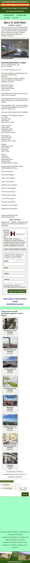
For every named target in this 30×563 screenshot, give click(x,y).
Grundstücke (23, 8)
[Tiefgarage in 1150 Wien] (10, 463)
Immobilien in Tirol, (21, 542)
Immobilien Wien (22, 15)
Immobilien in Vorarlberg (9, 545)
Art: (2, 488)
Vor (26, 48)
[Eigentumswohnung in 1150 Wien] (10, 329)
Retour (3, 48)
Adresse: (7, 279)
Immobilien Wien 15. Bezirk (14, 471)
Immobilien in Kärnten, (18, 540)
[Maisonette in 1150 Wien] (10, 406)
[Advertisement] (15, 513)
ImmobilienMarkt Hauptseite (15, 304)
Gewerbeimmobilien (16, 11)
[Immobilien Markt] (15, 6)
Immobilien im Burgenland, (15, 534)
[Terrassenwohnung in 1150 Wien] (10, 367)
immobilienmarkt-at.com (15, 561)
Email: (6, 267)
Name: (6, 261)
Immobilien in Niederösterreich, (21, 532)
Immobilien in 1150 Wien (15, 477)
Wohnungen (12, 8)
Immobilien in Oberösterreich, (10, 537)
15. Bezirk (7, 17)
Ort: (2, 484)
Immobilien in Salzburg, (9, 542)
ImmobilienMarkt (9, 15)
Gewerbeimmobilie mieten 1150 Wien (14, 474)
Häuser (4, 8)
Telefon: (6, 273)
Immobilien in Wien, (6, 532)
